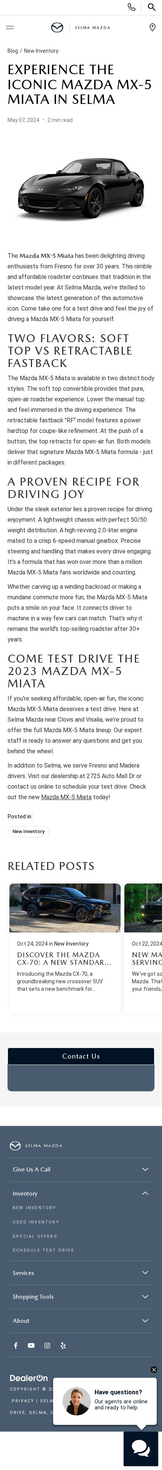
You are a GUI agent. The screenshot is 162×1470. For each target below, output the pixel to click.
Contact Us (81, 1056)
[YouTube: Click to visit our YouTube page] (32, 1346)
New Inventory (41, 51)
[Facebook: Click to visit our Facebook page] (17, 1346)
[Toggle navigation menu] (9, 27)
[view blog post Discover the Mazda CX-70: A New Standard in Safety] (65, 949)
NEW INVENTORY (34, 1207)
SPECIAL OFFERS (35, 1236)
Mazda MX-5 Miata (66, 797)
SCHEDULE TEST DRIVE (43, 1250)
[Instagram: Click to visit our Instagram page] (48, 1346)
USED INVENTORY (36, 1222)
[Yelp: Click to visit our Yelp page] (64, 1346)
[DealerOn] (29, 1378)
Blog (13, 51)
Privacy (23, 1400)
